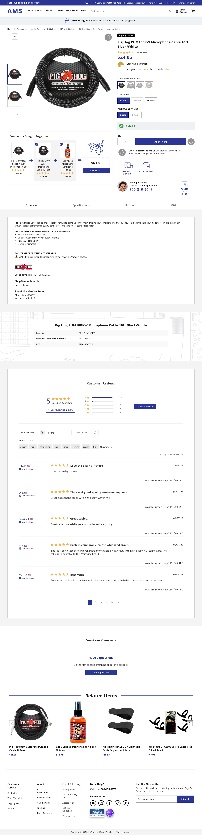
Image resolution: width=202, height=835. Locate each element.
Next (190, 723)
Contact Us (12, 793)
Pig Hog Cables (126, 35)
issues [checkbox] (86, 447)
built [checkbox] (95, 447)
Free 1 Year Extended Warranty (182, 3)
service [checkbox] (75, 447)
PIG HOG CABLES (41, 274)
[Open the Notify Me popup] (122, 152)
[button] (193, 11)
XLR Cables (51, 29)
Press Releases (44, 813)
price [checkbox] (66, 447)
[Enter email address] (159, 799)
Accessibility (68, 802)
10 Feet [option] (123, 100)
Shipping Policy (14, 803)
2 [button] (95, 602)
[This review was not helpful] (180, 480)
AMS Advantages (42, 791)
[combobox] (131, 11)
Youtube (93, 803)
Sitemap (41, 807)
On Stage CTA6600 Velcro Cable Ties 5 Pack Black (170, 748)
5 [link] (132, 52)
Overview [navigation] (31, 205)
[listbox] (156, 85)
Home (10, 29)
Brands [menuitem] (50, 10)
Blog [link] (83, 10)
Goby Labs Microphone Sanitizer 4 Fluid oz (67, 165)
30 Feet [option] (151, 100)
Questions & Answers (101, 640)
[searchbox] (29, 432)
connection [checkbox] (45, 447)
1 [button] (90, 602)
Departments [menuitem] (35, 10)
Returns (11, 808)
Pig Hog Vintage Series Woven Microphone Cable (19, 163)
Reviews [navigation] (130, 205)
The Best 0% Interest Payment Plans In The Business (144, 3)
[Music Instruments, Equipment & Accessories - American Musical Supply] (14, 11)
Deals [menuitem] (60, 10)
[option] (121, 85)
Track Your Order (15, 798)
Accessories (22, 29)
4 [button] (106, 602)
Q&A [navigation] (174, 205)
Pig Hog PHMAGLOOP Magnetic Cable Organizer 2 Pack (121, 748)
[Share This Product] (108, 37)
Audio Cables (36, 29)
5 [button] (112, 602)
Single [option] (123, 114)
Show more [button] (106, 447)
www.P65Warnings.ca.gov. (74, 256)
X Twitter (126, 803)
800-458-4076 (108, 789)
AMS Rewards (43, 802)
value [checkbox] (33, 447)
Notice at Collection (67, 809)
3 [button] (101, 602)
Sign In (184, 11)
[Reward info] (167, 69)
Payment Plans (44, 797)
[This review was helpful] (175, 480)
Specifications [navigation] (81, 205)
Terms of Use (69, 816)
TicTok (118, 803)
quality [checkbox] (23, 447)
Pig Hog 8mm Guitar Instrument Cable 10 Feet (43, 165)
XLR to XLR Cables (67, 29)
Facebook (109, 803)
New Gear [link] (72, 10)
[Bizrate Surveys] (100, 815)
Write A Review (145, 406)
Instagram (101, 803)
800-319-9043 (141, 189)
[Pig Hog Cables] (24, 271)
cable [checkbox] (57, 447)
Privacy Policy (68, 789)
